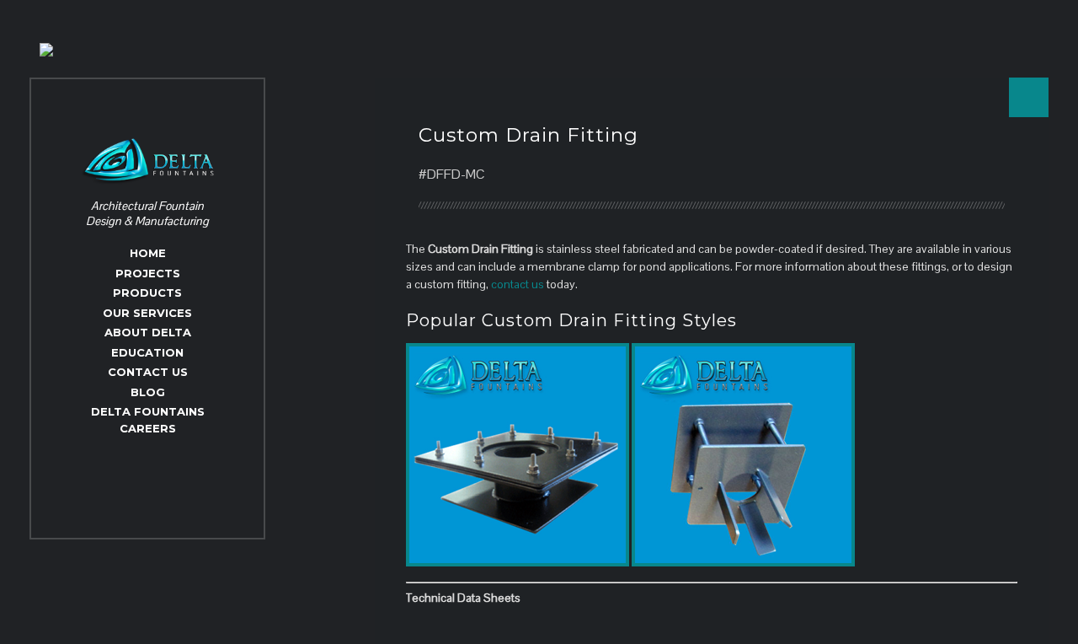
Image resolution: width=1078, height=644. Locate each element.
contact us (517, 284)
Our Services (147, 312)
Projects (147, 273)
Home (148, 253)
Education (147, 352)
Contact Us (148, 371)
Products (147, 292)
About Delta (147, 332)
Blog (148, 392)
